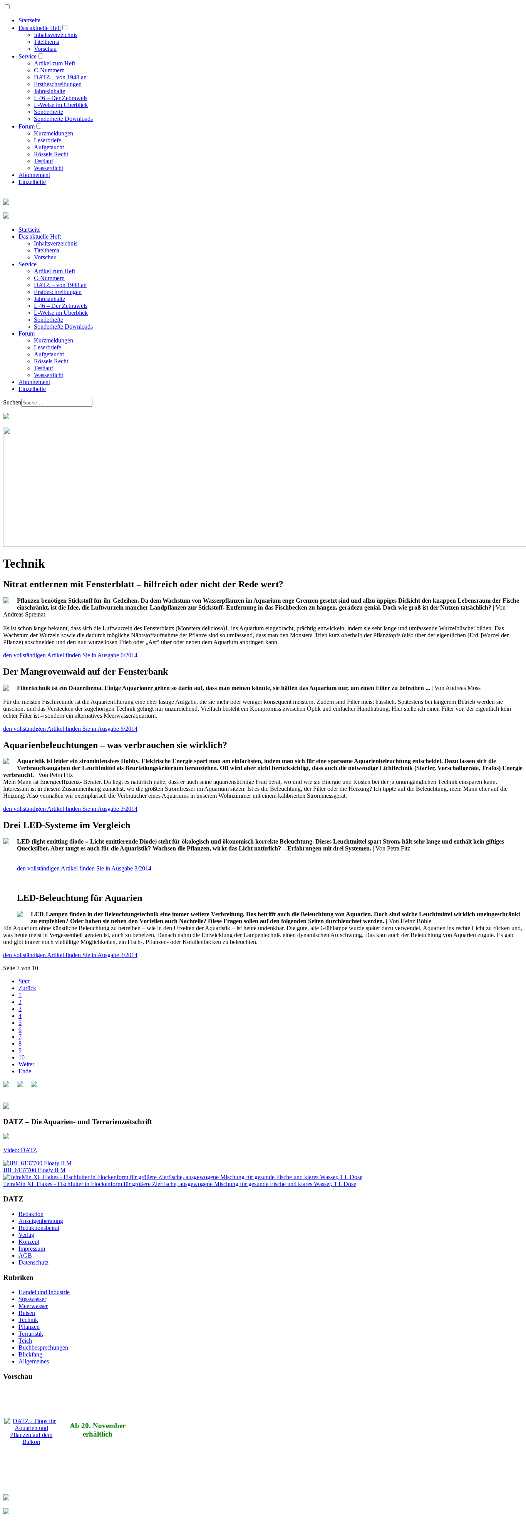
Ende (24, 1071)
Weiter (26, 1064)
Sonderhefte (48, 112)
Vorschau (45, 48)
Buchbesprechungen (43, 1347)
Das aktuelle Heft (39, 28)
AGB (25, 1255)
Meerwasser (33, 1306)
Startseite (29, 20)
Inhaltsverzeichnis (55, 35)
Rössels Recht (51, 154)
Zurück (27, 988)
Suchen (12, 402)
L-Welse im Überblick (61, 105)
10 (21, 1057)
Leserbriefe (47, 140)
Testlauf (43, 161)
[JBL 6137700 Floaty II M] (37, 1163)
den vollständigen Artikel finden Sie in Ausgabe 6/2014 (70, 655)
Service (27, 56)
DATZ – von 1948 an (60, 77)
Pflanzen (29, 1326)
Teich (25, 1340)
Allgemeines (33, 1361)
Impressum (31, 1248)
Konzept (28, 1241)
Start (24, 981)
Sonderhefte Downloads (63, 118)
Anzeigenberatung (40, 1221)
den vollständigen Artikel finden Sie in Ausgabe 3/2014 (70, 808)
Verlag (26, 1234)
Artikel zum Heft (54, 63)
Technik (28, 1320)
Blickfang (30, 1354)
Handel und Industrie (44, 1292)
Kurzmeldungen (53, 133)
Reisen (26, 1313)
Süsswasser (32, 1299)
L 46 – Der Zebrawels (60, 98)
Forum (26, 126)
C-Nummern (49, 70)
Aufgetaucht (49, 147)
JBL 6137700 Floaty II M (34, 1170)
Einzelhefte (32, 182)
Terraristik (30, 1333)
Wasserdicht (48, 168)
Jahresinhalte (49, 91)
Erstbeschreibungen (58, 84)
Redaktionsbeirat (38, 1228)
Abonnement (34, 175)
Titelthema (46, 41)
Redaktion (31, 1214)
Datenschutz (33, 1262)
